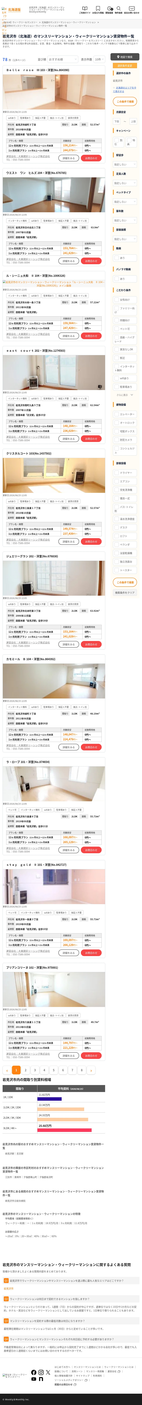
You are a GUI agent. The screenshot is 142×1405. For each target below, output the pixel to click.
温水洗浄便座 (127, 519)
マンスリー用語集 (95, 1371)
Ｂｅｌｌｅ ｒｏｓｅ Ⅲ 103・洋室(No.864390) (37, 70)
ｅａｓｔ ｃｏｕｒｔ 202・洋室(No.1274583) (35, 350)
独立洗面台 (126, 561)
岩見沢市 (9, 1288)
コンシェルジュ (124, 450)
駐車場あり (126, 386)
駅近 (122, 358)
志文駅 (20, 1153)
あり (122, 257)
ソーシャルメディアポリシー (69, 1380)
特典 (131, 142)
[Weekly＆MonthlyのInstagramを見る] (41, 1372)
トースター (126, 570)
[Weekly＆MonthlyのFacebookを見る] (33, 1372)
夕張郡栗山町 (30, 1177)
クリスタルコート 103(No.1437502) (28, 453)
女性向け (125, 299)
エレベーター (127, 414)
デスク (123, 527)
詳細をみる (69, 158)
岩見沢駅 (9, 1153)
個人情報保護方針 (64, 1375)
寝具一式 (125, 498)
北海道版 (14, 9)
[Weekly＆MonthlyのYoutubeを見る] (33, 1379)
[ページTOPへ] (136, 1399)
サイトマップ (83, 1375)
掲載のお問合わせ (64, 1384)
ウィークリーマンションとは (119, 1367)
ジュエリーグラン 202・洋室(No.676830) (32, 556)
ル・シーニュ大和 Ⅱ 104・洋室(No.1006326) (35, 275)
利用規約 (97, 1375)
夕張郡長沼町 (46, 1177)
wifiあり (124, 378)
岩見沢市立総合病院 (15, 1200)
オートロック (127, 422)
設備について (61, 1371)
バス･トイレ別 (123, 509)
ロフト (123, 536)
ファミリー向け (124, 310)
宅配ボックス (127, 431)
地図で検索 (126, 57)
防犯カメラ (126, 439)
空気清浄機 (126, 489)
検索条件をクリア (125, 592)
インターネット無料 (124, 368)
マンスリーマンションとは (87, 1367)
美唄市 (17, 1177)
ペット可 (125, 328)
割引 (118, 142)
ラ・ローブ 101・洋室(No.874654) (28, 762)
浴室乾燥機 (126, 553)
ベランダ (125, 544)
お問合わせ (91, 158)
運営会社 (112, 1371)
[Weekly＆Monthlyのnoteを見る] (41, 1379)
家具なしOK (126, 349)
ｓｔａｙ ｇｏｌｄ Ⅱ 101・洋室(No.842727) (36, 864)
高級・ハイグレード (124, 339)
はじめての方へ (62, 1367)
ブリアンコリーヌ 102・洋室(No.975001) (32, 967)
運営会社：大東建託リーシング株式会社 (28, 156)
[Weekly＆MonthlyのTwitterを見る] (48, 1372)
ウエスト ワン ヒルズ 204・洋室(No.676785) (36, 173)
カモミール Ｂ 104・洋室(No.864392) (30, 659)
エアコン (125, 481)
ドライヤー (126, 472)
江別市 (8, 1177)
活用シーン (77, 1371)
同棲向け (125, 320)
